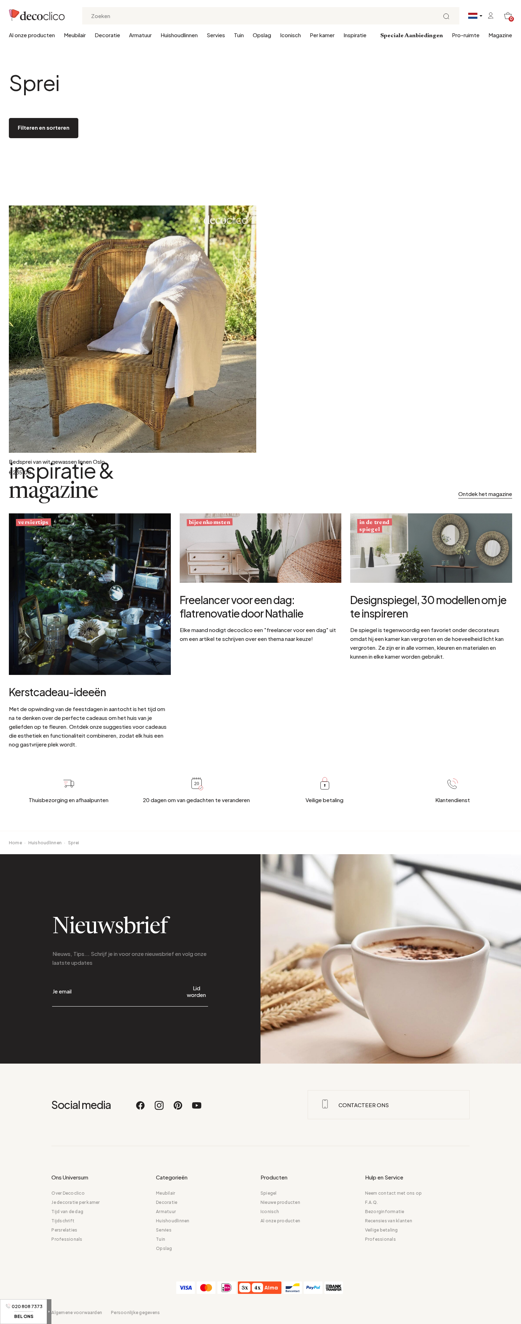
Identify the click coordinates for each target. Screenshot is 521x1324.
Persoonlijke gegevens (135, 1312)
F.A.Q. (371, 1202)
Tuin (239, 35)
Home (15, 842)
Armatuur (140, 35)
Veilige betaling (381, 1230)
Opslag (262, 35)
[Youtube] (196, 1108)
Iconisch (290, 35)
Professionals (66, 1239)
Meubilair (75, 35)
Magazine (500, 35)
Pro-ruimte (466, 35)
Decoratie (107, 35)
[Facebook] (141, 1108)
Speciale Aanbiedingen (411, 36)
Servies (216, 35)
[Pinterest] (178, 1108)
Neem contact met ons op (393, 1193)
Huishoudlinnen (179, 35)
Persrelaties (64, 1230)
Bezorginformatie (384, 1211)
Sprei (73, 842)
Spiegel (268, 1193)
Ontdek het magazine (485, 493)
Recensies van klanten (388, 1220)
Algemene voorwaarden (76, 1312)
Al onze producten (32, 35)
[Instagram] (159, 1108)
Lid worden (196, 991)
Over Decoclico (67, 1193)
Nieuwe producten (280, 1202)
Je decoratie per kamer (75, 1202)
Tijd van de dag (67, 1211)
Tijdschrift (62, 1220)
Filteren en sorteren (43, 127)
